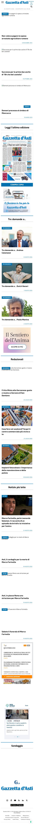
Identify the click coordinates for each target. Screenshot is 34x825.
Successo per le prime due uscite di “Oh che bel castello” (16, 73)
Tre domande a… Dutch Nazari (15, 286)
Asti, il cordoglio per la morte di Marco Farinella (15, 560)
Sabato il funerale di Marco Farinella (14, 632)
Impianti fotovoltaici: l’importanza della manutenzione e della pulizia (17, 470)
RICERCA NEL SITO (31, 2)
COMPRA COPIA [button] (17, 185)
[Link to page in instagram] (7, 800)
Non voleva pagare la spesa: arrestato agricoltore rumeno (15, 37)
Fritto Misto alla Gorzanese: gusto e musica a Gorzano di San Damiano (17, 393)
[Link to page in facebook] (11, 800)
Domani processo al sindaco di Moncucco (15, 111)
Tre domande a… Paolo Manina (15, 319)
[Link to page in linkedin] (23, 800)
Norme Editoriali (25, 817)
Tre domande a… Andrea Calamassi (12, 251)
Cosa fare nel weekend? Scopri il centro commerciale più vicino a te (16, 431)
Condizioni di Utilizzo (25, 819)
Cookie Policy (16, 819)
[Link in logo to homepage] (17, 788)
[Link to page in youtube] (15, 800)
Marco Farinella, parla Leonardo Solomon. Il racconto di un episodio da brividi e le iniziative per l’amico (16, 522)
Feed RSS (7, 815)
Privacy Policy (7, 819)
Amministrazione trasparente (12, 817)
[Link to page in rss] (19, 800)
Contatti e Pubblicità (16, 815)
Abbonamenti (26, 815)
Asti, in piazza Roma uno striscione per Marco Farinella (15, 596)
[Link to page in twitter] (27, 800)
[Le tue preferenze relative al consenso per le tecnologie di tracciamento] (31, 822)
